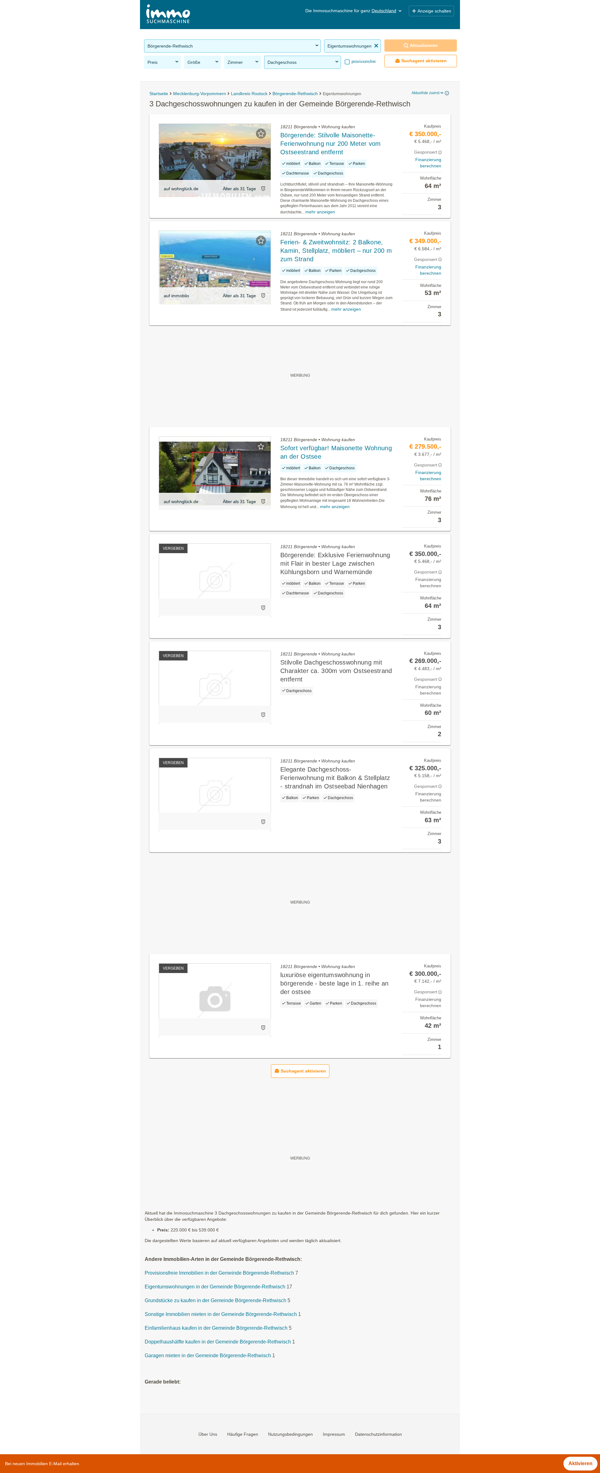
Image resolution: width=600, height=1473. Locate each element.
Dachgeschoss (282, 62)
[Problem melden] (263, 188)
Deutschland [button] (384, 10)
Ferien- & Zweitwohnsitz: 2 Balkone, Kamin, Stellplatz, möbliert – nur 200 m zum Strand (336, 250)
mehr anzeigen (320, 211)
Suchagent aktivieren (424, 60)
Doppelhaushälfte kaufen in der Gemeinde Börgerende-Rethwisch (218, 1341)
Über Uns (207, 1434)
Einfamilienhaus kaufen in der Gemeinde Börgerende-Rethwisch (216, 1328)
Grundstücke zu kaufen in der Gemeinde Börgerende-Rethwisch (215, 1300)
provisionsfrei (363, 61)
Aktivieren (580, 1463)
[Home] (168, 14)
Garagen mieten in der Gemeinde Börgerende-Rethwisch (208, 1355)
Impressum (334, 1434)
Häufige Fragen (242, 1434)
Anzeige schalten (434, 10)
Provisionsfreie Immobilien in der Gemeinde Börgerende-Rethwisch (219, 1273)
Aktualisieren (424, 45)
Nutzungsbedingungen (290, 1434)
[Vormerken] (261, 134)
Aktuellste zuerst (425, 93)
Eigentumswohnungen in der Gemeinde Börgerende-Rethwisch (215, 1286)
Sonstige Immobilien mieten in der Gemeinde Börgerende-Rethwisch (221, 1314)
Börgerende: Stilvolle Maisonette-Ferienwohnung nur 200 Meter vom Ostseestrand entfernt (330, 143)
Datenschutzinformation (378, 1434)
